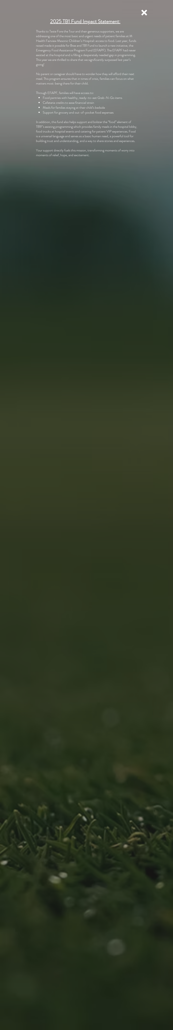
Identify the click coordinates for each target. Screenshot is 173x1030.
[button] (144, 13)
